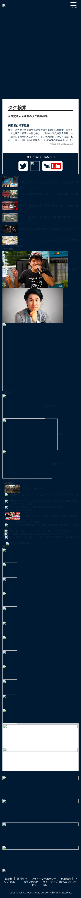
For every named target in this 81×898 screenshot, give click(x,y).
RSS (44, 884)
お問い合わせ (31, 881)
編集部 (8, 878)
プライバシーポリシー (44, 878)
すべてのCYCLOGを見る (16, 480)
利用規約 (66, 878)
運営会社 (22, 878)
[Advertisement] (40, 55)
